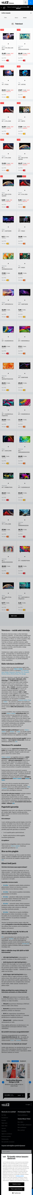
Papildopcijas (17, 1193)
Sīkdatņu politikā (20, 1175)
